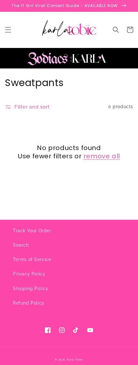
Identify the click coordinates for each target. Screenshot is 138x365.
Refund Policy (29, 302)
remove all (101, 156)
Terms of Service (32, 259)
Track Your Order (32, 230)
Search (21, 245)
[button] (8, 30)
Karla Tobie (75, 359)
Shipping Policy (30, 288)
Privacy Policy (29, 273)
